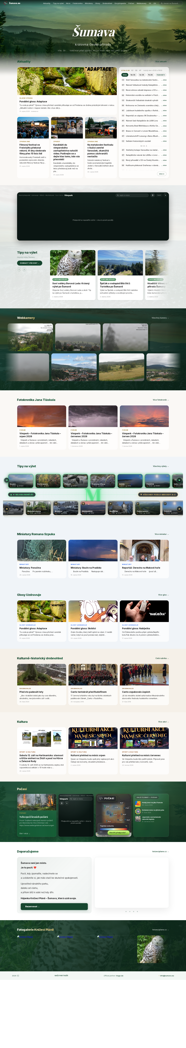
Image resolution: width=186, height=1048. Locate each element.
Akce (68, 3)
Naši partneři (61, 976)
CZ (132, 70)
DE (150, 3)
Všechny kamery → (160, 318)
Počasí (131, 3)
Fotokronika (77, 3)
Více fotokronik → (161, 400)
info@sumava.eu (167, 976)
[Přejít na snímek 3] (133, 911)
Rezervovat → (32, 906)
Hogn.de (119, 976)
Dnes (125, 75)
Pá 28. (150, 75)
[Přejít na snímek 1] (126, 911)
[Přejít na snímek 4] (137, 911)
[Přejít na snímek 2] (129, 911)
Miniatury (89, 3)
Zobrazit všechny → (29, 263)
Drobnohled (107, 3)
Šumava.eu (14, 3)
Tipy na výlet (58, 3)
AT (140, 70)
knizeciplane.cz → (160, 851)
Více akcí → (163, 722)
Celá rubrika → (162, 658)
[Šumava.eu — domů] (5, 3)
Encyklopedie (120, 3)
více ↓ (161, 174)
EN (155, 3)
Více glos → (163, 595)
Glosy (97, 3)
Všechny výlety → (161, 466)
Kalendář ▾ (161, 75)
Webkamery (141, 3)
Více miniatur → (162, 534)
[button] (144, 79)
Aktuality (46, 3)
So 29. (141, 75)
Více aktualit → (162, 61)
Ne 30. (133, 75)
